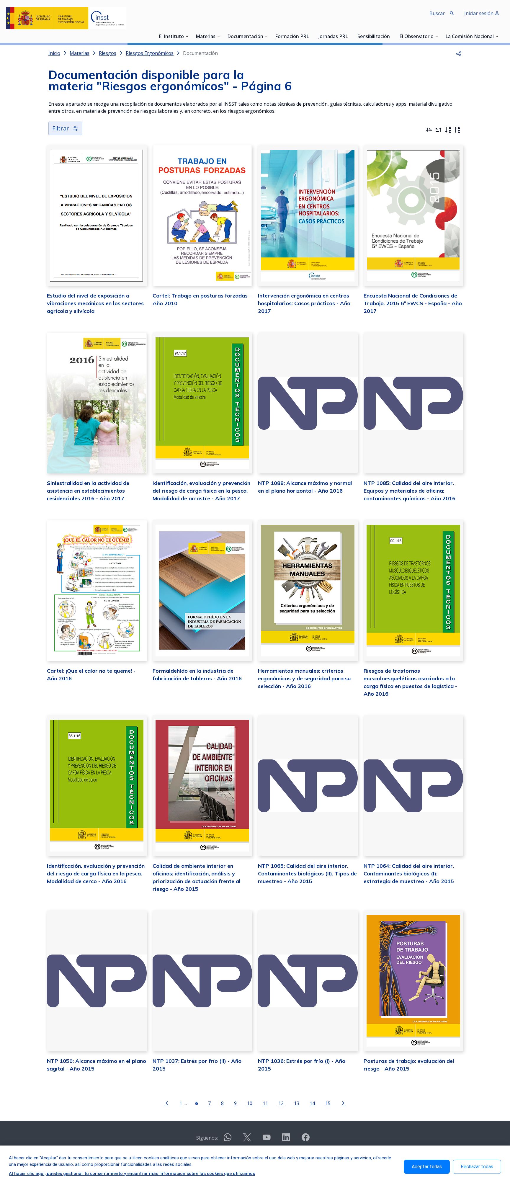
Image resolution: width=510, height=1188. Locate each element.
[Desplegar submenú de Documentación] (266, 36)
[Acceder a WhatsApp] (227, 1140)
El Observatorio (416, 37)
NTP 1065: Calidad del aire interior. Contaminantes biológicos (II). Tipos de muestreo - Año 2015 (307, 873)
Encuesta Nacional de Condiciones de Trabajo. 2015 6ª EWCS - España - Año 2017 (413, 303)
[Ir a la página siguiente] (343, 1102)
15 (328, 1103)
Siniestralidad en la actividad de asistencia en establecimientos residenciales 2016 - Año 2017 (88, 491)
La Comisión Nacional (469, 37)
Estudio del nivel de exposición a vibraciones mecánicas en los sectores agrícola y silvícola (95, 303)
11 (265, 1103)
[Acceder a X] (247, 1140)
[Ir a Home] (66, 18)
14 (312, 1103)
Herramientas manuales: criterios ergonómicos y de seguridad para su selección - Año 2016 (304, 678)
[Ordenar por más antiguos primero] (438, 129)
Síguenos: (207, 1138)
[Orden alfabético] (448, 129)
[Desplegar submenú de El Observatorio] (436, 36)
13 (296, 1103)
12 (281, 1103)
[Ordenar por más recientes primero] (429, 129)
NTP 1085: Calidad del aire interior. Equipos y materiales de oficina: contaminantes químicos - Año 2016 (409, 491)
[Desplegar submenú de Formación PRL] (311, 36)
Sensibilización (373, 37)
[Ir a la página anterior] (166, 1102)
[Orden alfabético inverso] (457, 129)
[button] (459, 53)
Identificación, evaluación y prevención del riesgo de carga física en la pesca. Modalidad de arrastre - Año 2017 (201, 491)
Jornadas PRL (333, 37)
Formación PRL (292, 37)
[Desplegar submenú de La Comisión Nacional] (497, 36)
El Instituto (171, 37)
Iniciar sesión (479, 13)
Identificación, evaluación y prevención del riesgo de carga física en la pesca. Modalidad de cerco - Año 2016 (96, 873)
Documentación (245, 37)
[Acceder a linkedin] (286, 1140)
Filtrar (60, 128)
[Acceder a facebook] (305, 1140)
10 (249, 1103)
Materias (205, 37)
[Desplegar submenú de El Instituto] (187, 36)
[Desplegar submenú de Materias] (218, 36)
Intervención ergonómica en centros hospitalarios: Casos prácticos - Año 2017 (304, 303)
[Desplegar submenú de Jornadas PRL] (350, 36)
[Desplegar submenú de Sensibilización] (391, 36)
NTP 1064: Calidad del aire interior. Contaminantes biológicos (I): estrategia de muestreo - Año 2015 (409, 873)
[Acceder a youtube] (266, 1140)
